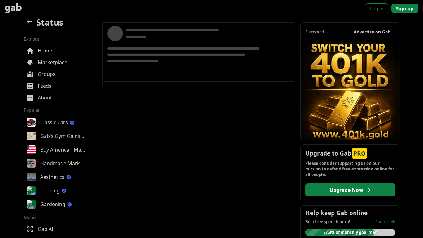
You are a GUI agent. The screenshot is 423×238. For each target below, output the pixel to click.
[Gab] (13, 8)
